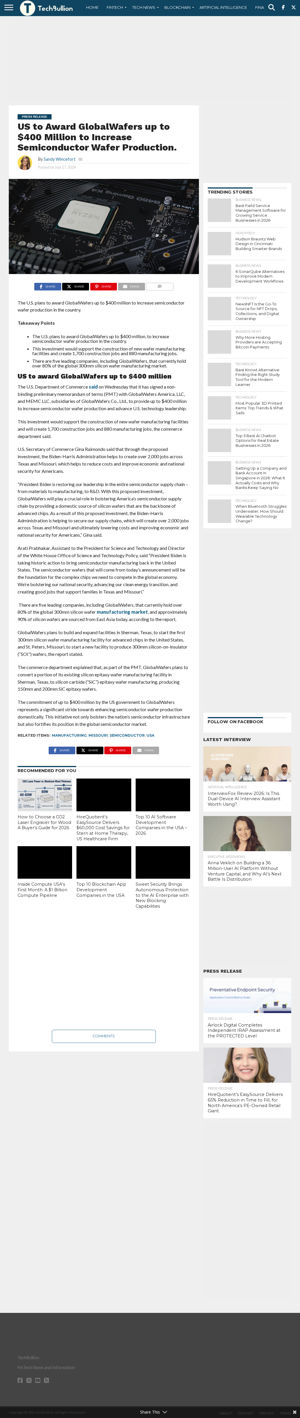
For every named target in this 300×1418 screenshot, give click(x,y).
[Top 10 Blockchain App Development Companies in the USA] (103, 862)
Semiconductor (127, 735)
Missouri (98, 735)
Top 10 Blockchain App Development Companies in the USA (101, 890)
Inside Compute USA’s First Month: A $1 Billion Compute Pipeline (42, 890)
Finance (263, 7)
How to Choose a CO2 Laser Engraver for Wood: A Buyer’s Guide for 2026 (45, 822)
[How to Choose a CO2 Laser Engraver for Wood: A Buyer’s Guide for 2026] (45, 795)
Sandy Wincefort (60, 159)
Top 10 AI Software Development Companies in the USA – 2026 (161, 825)
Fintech (115, 7)
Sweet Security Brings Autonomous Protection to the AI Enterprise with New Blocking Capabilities (162, 895)
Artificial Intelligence (223, 7)
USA (150, 735)
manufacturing (69, 735)
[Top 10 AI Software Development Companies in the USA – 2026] (163, 795)
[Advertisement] (150, 60)
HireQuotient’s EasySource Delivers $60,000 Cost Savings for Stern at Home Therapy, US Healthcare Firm (103, 827)
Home (92, 7)
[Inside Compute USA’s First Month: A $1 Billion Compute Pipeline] (45, 862)
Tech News (143, 7)
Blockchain (177, 7)
